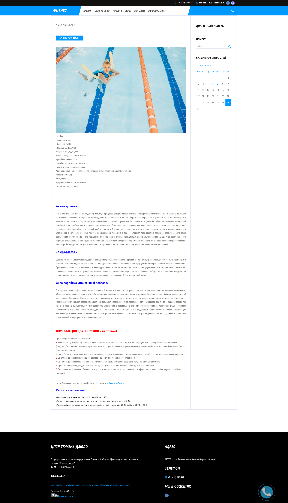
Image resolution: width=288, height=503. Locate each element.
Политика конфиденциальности (115, 485)
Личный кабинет (72, 485)
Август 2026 (203, 65)
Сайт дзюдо (57, 485)
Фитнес (60, 10)
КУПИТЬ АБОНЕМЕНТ (69, 38)
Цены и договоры (90, 485)
